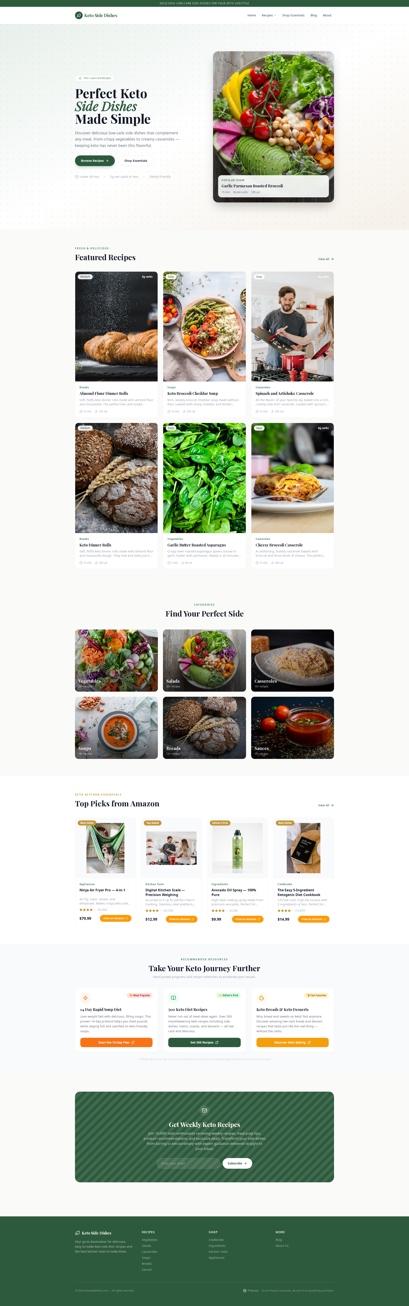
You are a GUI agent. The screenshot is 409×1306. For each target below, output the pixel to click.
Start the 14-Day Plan (114, 1042)
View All (323, 259)
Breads (147, 1264)
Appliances (217, 1258)
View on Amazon (113, 918)
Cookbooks (216, 1240)
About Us (282, 1246)
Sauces (147, 1269)
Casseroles (149, 1252)
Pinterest (253, 1290)
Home (252, 15)
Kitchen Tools (218, 1252)
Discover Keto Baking (290, 1042)
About (327, 15)
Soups (146, 1258)
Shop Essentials (293, 15)
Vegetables (150, 1240)
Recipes (267, 15)
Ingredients (217, 1246)
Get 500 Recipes (201, 1042)
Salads (146, 1246)
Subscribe (235, 1163)
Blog (314, 15)
